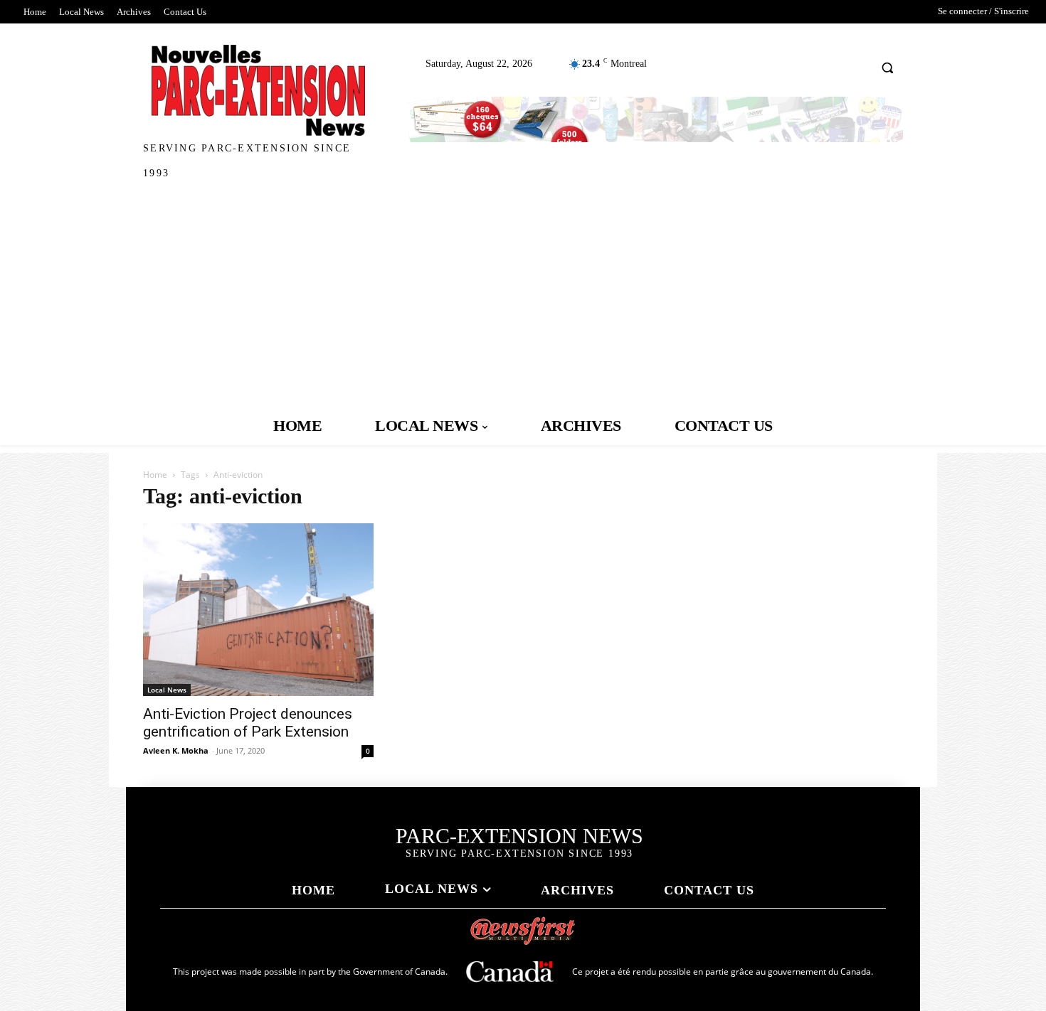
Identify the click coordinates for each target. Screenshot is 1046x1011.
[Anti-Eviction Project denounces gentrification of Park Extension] (258, 609)
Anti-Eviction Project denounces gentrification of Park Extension (247, 722)
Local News (166, 690)
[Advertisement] (523, 299)
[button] (887, 67)
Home (155, 475)
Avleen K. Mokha (175, 750)
